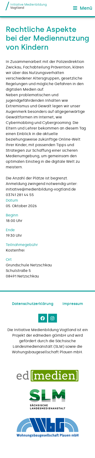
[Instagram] (52, 318)
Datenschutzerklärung (32, 303)
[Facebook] (42, 318)
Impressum (72, 303)
